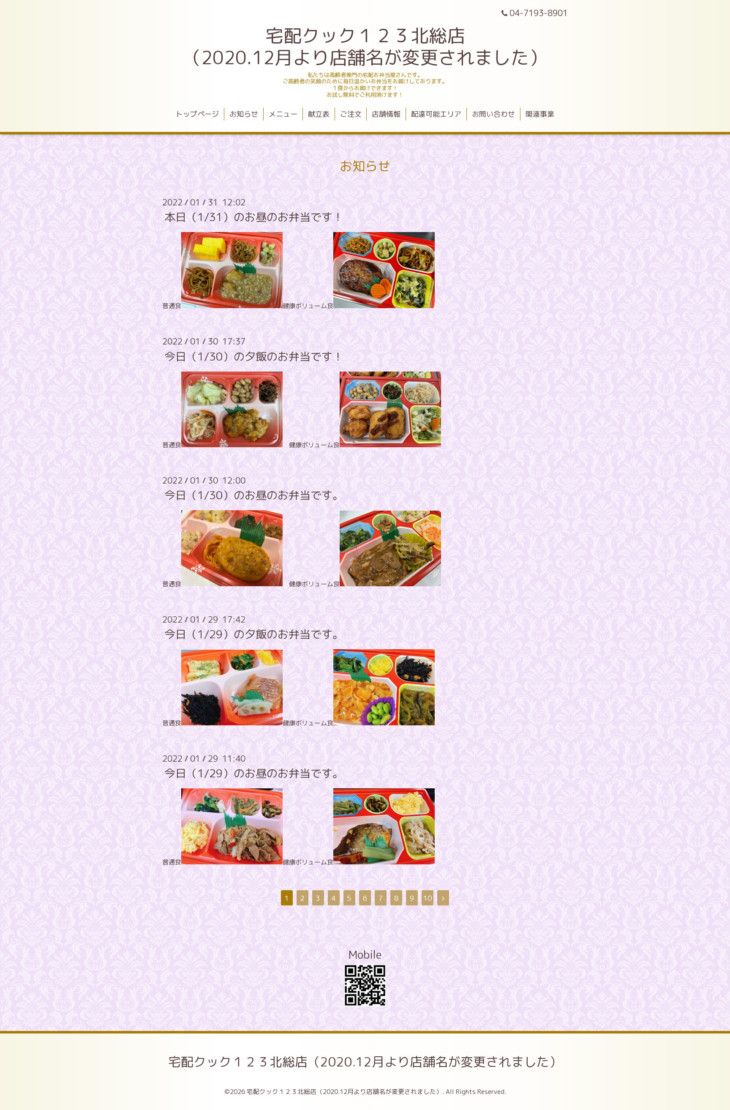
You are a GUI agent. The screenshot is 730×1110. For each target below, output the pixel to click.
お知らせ (243, 114)
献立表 (319, 114)
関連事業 (540, 114)
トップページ (197, 114)
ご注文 (351, 114)
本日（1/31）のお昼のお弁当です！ (253, 216)
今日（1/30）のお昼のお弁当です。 (253, 495)
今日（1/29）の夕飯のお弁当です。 (253, 634)
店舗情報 (386, 114)
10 (427, 898)
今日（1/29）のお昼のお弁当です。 (253, 773)
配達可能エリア (436, 114)
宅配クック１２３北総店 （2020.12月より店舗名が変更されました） (365, 46)
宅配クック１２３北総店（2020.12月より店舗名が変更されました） (365, 1062)
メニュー (283, 114)
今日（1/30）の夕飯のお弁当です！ (253, 356)
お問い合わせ (493, 114)
